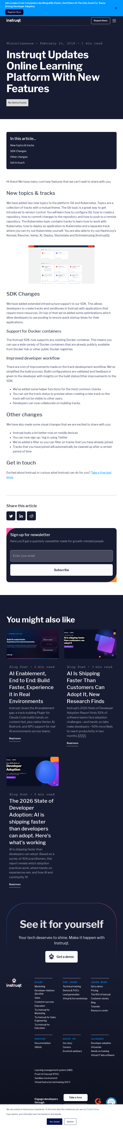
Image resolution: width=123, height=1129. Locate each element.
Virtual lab (96, 1047)
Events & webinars (72, 1051)
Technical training (72, 986)
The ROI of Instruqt (101, 994)
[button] (114, 21)
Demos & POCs (71, 990)
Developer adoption (101, 1043)
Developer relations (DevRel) (44, 992)
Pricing (94, 990)
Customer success (44, 1001)
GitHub (38, 1047)
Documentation (43, 1043)
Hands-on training (100, 1051)
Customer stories (100, 998)
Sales (37, 997)
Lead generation (71, 994)
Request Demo (100, 20)
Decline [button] (70, 1121)
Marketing (40, 986)
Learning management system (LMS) (54, 1070)
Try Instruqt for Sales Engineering (45, 1019)
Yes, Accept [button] (54, 1121)
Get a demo (97, 986)
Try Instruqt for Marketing (42, 1011)
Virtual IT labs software (103, 1055)
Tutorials (95, 1006)
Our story (67, 1043)
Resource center (99, 1010)
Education (40, 1005)
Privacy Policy (93, 1109)
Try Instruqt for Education (42, 1026)
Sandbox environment (46, 1078)
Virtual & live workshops (75, 998)
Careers (67, 1047)
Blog (93, 1002)
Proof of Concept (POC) (47, 1074)
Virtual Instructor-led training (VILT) (52, 1082)
